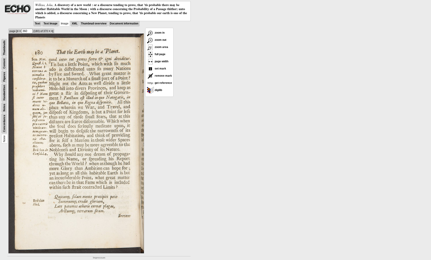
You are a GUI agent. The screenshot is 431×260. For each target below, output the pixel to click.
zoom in (159, 32)
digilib (158, 90)
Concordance (4, 123)
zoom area (161, 47)
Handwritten (4, 92)
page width (161, 61)
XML (74, 23)
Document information (124, 23)
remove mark (163, 75)
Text (37, 23)
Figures (4, 77)
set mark (160, 68)
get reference (163, 82)
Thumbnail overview (93, 23)
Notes (4, 107)
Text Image (50, 23)
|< (17, 31)
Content (4, 63)
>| (52, 31)
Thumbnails (4, 47)
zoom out (160, 39)
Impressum (99, 257)
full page (159, 54)
